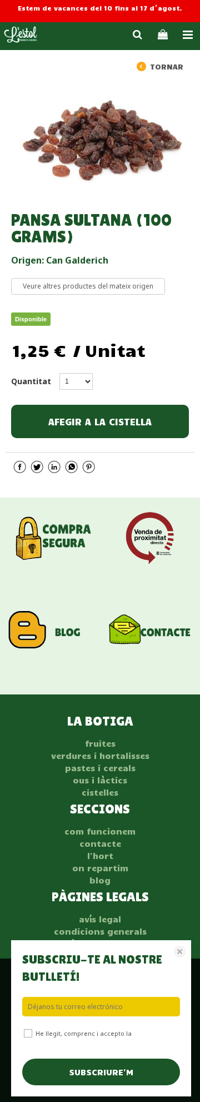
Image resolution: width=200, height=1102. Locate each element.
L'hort (100, 856)
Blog (100, 880)
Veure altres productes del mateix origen (88, 286)
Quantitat (31, 381)
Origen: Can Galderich (59, 260)
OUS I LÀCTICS (100, 780)
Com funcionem (100, 831)
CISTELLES (100, 792)
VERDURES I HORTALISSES (100, 756)
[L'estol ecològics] (21, 36)
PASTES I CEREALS (100, 768)
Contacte (100, 843)
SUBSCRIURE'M (101, 1072)
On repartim (100, 868)
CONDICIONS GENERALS (100, 931)
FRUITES (100, 743)
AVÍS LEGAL (100, 919)
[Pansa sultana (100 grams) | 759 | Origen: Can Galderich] (100, 136)
